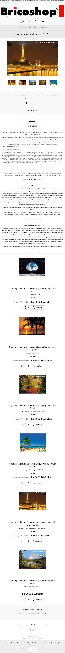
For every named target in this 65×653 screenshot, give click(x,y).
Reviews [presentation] (32, 121)
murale (36, 613)
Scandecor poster (35, 99)
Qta (22, 307)
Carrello (35, 21)
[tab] (32, 117)
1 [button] (30, 89)
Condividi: (32, 108)
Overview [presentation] (32, 117)
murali (21, 613)
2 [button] (34, 89)
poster (42, 613)
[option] (12, 82)
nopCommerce (35, 636)
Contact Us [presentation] (32, 126)
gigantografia (28, 613)
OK (32, 649)
